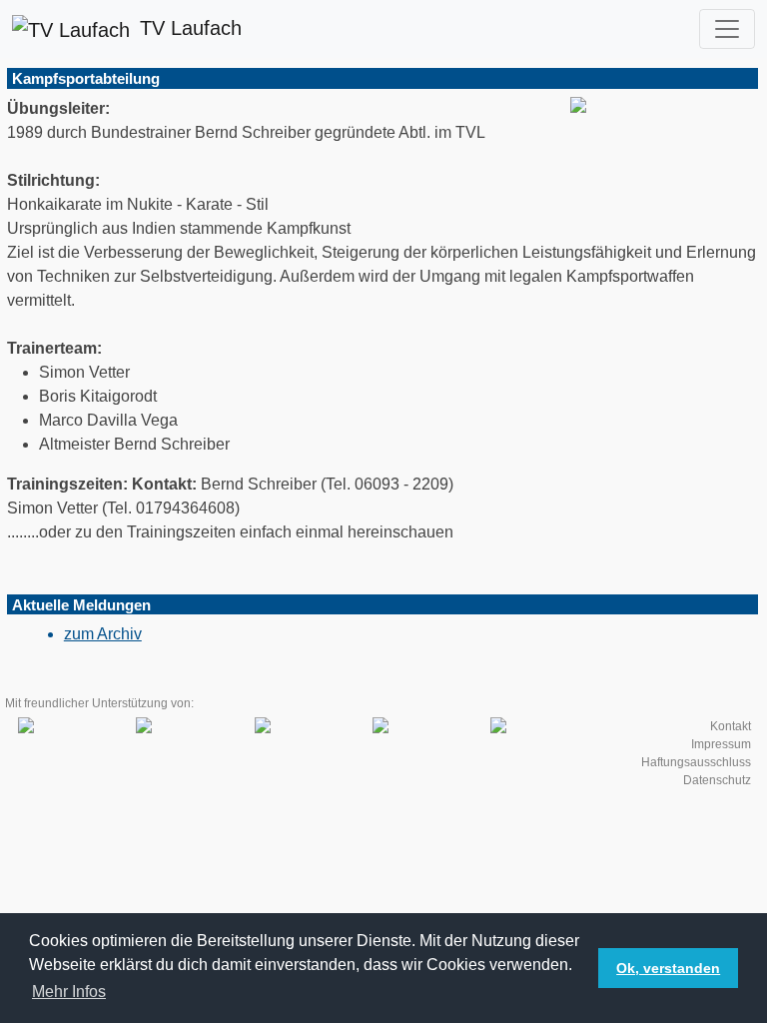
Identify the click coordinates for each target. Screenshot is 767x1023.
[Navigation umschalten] (727, 29)
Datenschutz (717, 780)
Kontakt (730, 726)
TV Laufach (191, 28)
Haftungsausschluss (696, 762)
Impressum (721, 744)
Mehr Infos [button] (69, 991)
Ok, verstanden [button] (668, 968)
